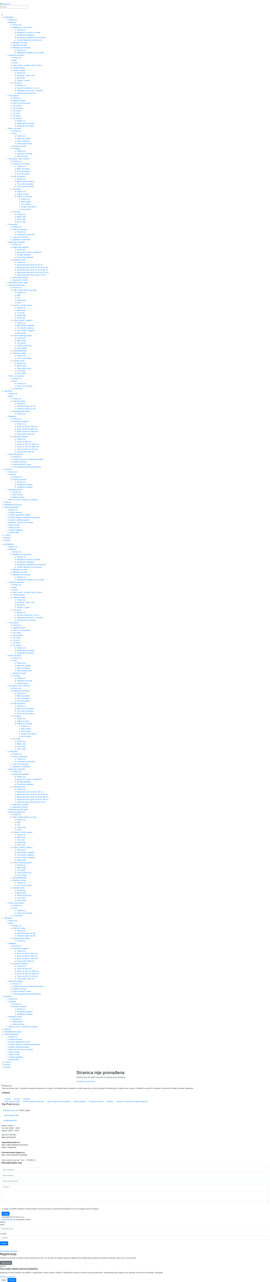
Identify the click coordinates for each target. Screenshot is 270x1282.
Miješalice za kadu (20, 42)
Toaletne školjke (19, 70)
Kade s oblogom (23, 141)
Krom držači (22, 348)
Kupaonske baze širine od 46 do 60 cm (32, 267)
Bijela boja (21, 310)
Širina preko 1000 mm (25, 434)
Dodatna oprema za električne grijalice (28, 459)
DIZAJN (7, 502)
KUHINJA (8, 469)
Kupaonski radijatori (20, 436)
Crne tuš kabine (23, 171)
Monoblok (21, 78)
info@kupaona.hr (10, 1120)
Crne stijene (26, 204)
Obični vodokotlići (20, 229)
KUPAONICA (9, 17)
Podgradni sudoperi (25, 484)
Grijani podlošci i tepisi (22, 464)
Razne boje (21, 333)
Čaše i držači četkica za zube (24, 290)
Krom (19, 303)
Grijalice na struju (19, 462)
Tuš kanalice (17, 388)
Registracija (6, 1263)
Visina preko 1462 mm (26, 452)
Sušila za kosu (14, 525)
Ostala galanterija (20, 351)
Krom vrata (21, 222)
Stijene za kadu (23, 194)
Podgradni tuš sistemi (25, 126)
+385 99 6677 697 (10, 1115)
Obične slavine (18, 497)
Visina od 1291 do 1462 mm (28, 447)
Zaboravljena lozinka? (8, 1251)
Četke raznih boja (24, 368)
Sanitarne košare (19, 353)
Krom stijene (26, 209)
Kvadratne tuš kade (24, 154)
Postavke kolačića (96, 1101)
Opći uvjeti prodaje (11, 1101)
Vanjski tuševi (13, 532)
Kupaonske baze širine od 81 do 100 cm (33, 272)
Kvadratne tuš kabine (21, 164)
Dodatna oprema (15, 512)
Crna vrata (21, 219)
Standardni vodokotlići (26, 234)
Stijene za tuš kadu (24, 197)
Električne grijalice (15, 454)
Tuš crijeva (17, 106)
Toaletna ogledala (15, 530)
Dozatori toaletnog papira (18, 520)
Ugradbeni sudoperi (25, 487)
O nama (7, 535)
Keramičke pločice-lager (18, 282)
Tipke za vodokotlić (21, 237)
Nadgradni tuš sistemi (25, 123)
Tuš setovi (17, 116)
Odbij (3, 1280)
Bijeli (19, 295)
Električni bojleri (19, 401)
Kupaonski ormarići (20, 280)
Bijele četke (21, 366)
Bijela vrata (21, 217)
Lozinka (3, 1234)
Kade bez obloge (23, 138)
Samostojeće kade (24, 143)
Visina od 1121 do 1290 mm (28, 444)
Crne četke (21, 371)
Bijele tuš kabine (23, 169)
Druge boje (21, 300)
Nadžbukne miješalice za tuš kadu (30, 53)
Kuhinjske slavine (15, 490)
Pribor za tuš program (21, 103)
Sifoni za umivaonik (24, 386)
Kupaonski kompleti (20, 277)
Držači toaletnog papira (22, 335)
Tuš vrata (16, 212)
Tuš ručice (17, 111)
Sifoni (15, 381)
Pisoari (15, 63)
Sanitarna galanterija (16, 285)
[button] (0, 10)
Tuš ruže (16, 113)
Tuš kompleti (18, 108)
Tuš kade (16, 149)
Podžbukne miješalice (25, 35)
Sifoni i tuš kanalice (16, 376)
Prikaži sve (12, 20)
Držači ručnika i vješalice (22, 320)
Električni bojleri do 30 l (26, 406)
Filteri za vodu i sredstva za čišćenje (23, 500)
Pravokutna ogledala (25, 257)
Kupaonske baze (19, 260)
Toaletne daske (19, 68)
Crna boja (21, 313)
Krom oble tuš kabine (25, 186)
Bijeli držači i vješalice (25, 325)
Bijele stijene (26, 202)
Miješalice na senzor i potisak (28, 32)
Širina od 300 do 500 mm (27, 426)
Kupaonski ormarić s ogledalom (29, 252)
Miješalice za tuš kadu (21, 48)
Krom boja (21, 318)
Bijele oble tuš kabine (25, 181)
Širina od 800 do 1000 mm (27, 431)
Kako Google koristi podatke (58, 1101)
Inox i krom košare (24, 358)
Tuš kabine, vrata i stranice (19, 159)
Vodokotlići (13, 224)
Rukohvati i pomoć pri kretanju (20, 522)
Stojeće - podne (23, 80)
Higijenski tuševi (19, 101)
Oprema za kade (19, 146)
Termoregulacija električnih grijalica (27, 467)
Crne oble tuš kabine (25, 184)
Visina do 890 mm (24, 442)
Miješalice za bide (20, 45)
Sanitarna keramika (16, 55)
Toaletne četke (18, 361)
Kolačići (109, 1101)
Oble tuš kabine (19, 176)
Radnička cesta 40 (10, 1110)
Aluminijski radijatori (21, 421)
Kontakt (7, 540)
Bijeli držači (21, 340)
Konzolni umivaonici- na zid (28, 88)
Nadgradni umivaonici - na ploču (30, 90)
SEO (14, 1219)
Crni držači (21, 343)
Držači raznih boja (24, 346)
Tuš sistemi (17, 118)
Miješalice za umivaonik (22, 27)
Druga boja (21, 315)
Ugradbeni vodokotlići (21, 239)
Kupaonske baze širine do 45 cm (30, 265)
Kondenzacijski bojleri (21, 411)
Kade (15, 133)
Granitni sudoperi (19, 479)
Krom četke (21, 373)
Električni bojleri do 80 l (26, 409)
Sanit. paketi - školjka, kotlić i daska (27, 65)
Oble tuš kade (22, 156)
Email (2, 1224)
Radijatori (12, 416)
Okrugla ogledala (23, 255)
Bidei (15, 60)
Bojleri (10, 396)
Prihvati (12, 1280)
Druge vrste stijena (28, 207)
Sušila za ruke (14, 527)
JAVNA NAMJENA (11, 507)
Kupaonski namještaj (16, 242)
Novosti (7, 537)
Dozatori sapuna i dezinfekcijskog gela (24, 517)
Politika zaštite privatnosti (32, 1101)
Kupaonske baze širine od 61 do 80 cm (32, 270)
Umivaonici (17, 83)
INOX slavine (18, 495)
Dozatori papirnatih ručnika (19, 515)
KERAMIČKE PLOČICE (13, 505)
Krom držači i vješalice (26, 330)
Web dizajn (6, 1219)
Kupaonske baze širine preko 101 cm (31, 275)
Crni (18, 298)
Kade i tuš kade (14, 128)
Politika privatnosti (7, 1277)
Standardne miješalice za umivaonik (31, 37)
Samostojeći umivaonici (26, 93)
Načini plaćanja (79, 1101)
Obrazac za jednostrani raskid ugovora (131, 1101)
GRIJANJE (8, 391)
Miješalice (12, 22)
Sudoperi (12, 474)
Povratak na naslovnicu (85, 1081)
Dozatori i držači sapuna (22, 305)
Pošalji (5, 1214)
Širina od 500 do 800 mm (27, 429)
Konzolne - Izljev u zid (25, 75)
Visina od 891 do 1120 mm (27, 449)
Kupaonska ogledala (21, 247)
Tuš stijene (17, 189)
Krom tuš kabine (23, 174)
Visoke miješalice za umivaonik (29, 40)
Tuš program (13, 96)
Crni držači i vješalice (25, 328)
